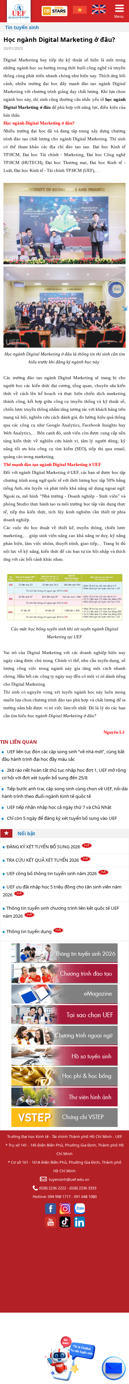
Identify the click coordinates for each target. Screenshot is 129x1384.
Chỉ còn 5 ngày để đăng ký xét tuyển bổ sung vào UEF (62, 818)
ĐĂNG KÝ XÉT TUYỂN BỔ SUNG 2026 (44, 847)
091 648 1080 (85, 1196)
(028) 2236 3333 (82, 1187)
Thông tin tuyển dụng (30, 931)
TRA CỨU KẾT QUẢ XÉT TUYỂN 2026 (43, 860)
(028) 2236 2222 (52, 1187)
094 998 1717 (59, 1196)
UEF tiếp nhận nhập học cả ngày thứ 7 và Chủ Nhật (59, 807)
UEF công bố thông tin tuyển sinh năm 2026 (52, 873)
